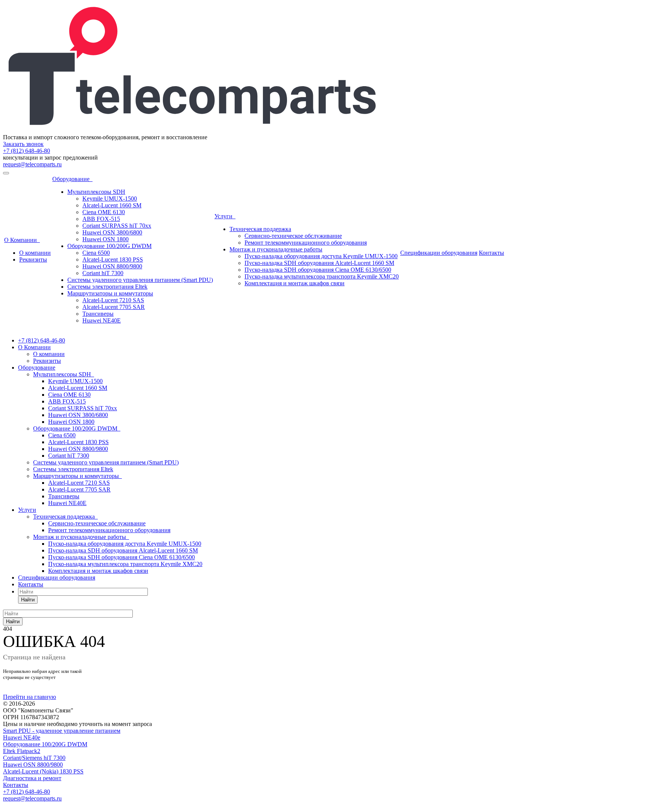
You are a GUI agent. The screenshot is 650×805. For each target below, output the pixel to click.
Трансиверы (98, 313)
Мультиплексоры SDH (96, 192)
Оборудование (72, 179)
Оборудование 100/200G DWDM (109, 246)
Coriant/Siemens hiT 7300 (34, 758)
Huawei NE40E (101, 320)
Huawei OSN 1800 (105, 239)
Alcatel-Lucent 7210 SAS (113, 300)
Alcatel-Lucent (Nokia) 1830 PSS (43, 771)
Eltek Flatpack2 (21, 751)
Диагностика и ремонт (32, 778)
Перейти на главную (29, 697)
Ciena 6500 (96, 253)
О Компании (22, 240)
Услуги (224, 216)
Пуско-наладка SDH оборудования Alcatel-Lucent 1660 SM (319, 263)
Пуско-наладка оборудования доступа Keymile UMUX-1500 (321, 256)
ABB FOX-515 (101, 219)
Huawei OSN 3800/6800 (112, 232)
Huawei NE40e (21, 737)
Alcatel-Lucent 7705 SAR (113, 307)
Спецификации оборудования (438, 253)
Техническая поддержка (260, 229)
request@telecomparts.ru (32, 164)
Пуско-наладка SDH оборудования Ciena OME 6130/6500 (318, 269)
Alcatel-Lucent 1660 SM (111, 205)
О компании (35, 253)
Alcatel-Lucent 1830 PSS (112, 259)
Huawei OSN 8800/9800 (112, 266)
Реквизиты (33, 259)
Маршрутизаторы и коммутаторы (110, 293)
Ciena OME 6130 (103, 212)
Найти (28, 600)
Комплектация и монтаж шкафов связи (295, 283)
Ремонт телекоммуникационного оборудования (306, 242)
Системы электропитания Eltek (107, 286)
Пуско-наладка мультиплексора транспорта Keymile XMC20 (322, 276)
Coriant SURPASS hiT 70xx (116, 225)
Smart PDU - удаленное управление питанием (61, 730)
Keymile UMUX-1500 (109, 198)
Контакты (491, 253)
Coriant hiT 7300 (102, 273)
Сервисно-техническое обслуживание (293, 236)
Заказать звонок (23, 144)
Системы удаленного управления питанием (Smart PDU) (140, 280)
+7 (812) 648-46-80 (26, 151)
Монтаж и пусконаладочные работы (275, 249)
